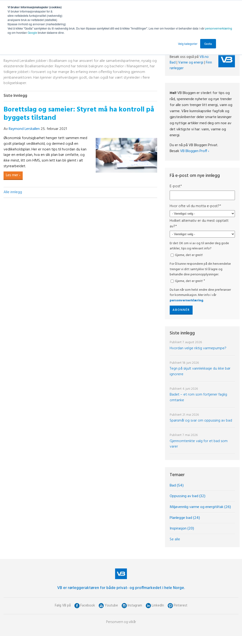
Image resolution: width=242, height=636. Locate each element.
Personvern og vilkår (121, 622)
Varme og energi (190, 62)
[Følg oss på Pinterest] (170, 606)
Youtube (111, 605)
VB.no (204, 57)
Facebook (87, 605)
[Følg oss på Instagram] (124, 606)
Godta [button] (208, 44)
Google (33, 32)
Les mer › (13, 175)
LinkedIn (158, 605)
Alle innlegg (13, 192)
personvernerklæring (218, 28)
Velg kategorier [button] (187, 44)
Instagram (135, 605)
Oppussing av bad (187, 496)
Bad (173, 62)
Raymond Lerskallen (24, 129)
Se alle (175, 539)
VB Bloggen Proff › (194, 151)
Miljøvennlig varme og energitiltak (200, 507)
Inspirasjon (182, 528)
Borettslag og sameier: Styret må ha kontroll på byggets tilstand (79, 114)
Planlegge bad (185, 518)
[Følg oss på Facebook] (77, 606)
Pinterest (180, 605)
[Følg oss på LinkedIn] (148, 606)
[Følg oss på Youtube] (101, 606)
